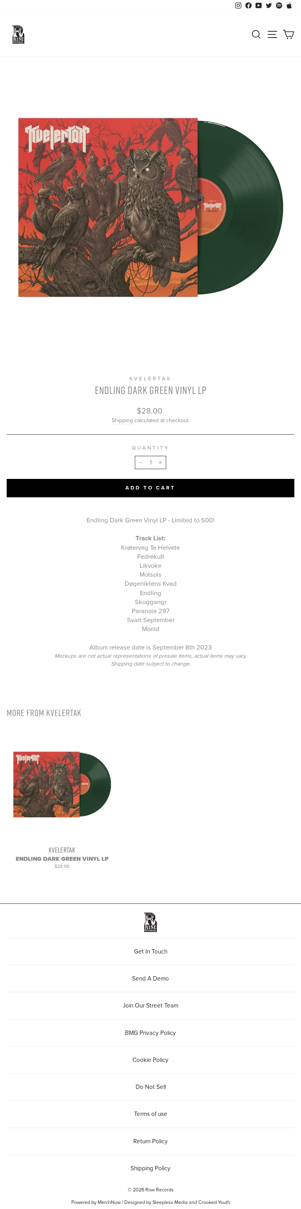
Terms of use (150, 1113)
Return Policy (150, 1141)
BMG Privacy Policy (150, 1032)
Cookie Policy (150, 1059)
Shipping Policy (150, 1168)
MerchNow (109, 1202)
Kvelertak (150, 379)
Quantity (150, 448)
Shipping (122, 420)
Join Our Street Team (150, 1005)
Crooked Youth (214, 1202)
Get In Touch (150, 951)
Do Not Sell (151, 1086)
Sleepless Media (170, 1202)
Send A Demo (150, 978)
